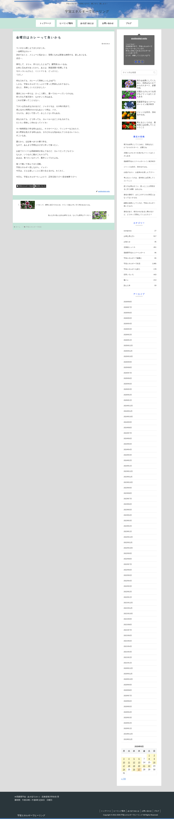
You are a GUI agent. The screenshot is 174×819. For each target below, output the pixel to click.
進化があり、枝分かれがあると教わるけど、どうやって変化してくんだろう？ (139, 213)
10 (124, 762)
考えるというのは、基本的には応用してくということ (139, 179)
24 (124, 770)
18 (129, 766)
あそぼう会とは (133, 811)
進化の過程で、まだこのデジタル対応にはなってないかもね (139, 196)
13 (139, 762)
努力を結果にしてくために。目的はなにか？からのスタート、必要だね (139, 145)
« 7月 (123, 779)
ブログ (156, 811)
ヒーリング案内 (119, 811)
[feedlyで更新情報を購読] (139, 61)
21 (144, 766)
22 (149, 766)
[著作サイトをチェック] (135, 61)
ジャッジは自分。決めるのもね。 (136, 167)
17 (124, 766)
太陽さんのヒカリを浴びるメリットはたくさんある (139, 154)
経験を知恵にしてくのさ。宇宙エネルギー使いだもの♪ (139, 204)
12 (134, 762)
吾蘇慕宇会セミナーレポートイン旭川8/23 (139, 161)
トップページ (106, 811)
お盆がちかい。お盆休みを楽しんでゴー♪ (139, 172)
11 (129, 762)
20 (139, 766)
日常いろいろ (41, 186)
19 (134, 766)
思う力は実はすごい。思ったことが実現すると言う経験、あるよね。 (139, 187)
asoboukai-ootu (139, 38)
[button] (154, 72)
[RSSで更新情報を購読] (142, 61)
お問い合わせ (147, 811)
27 (139, 770)
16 (154, 762)
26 (134, 770)
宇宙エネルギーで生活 (26, 186)
